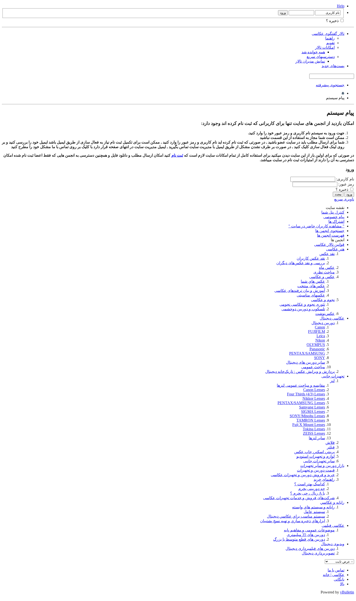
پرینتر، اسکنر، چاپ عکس (314, 452)
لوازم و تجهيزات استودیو (315, 456)
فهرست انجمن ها (330, 235)
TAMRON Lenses (310, 420)
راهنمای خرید (324, 479)
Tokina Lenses (314, 429)
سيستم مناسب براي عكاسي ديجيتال (296, 516)
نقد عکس (327, 254)
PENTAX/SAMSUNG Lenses (301, 403)
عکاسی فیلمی (333, 525)
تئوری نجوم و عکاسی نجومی (302, 304)
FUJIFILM (316, 331)
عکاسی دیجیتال (332, 318)
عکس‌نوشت (325, 314)
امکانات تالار (325, 47)
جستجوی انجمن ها (329, 231)
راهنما (330, 38)
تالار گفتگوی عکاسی (328, 34)
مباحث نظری (324, 272)
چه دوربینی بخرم (311, 489)
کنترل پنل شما (332, 212)
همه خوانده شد (313, 52)
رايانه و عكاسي (332, 502)
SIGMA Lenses (313, 411)
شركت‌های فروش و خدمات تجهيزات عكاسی (299, 498)
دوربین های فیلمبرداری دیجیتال (310, 548)
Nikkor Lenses (313, 398)
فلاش (330, 443)
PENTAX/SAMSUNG (307, 353)
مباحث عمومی (313, 367)
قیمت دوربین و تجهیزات (316, 470)
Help (340, 6)
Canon (320, 327)
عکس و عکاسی (322, 277)
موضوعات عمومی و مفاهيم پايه (309, 530)
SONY (319, 358)
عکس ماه (327, 267)
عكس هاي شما (313, 281)
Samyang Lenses (312, 407)
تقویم (330, 43)
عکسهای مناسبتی (311, 295)
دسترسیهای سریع (321, 57)
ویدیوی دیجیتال (332, 544)
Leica (321, 336)
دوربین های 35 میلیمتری (306, 535)
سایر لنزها (317, 438)
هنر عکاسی (335, 249)
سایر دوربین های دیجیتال (305, 362)
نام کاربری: (345, 179)
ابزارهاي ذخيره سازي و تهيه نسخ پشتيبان (292, 521)
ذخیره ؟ (333, 21)
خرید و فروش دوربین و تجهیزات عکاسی (303, 475)
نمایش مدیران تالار (310, 61)
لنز (332, 381)
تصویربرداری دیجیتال (318, 553)
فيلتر (331, 447)
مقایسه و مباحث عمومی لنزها (301, 385)
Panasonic (317, 349)
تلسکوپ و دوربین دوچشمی (303, 309)
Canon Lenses (314, 390)
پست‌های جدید (333, 66)
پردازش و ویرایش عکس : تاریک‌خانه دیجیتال (300, 371)
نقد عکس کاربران (311, 258)
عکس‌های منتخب (311, 286)
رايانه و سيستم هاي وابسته (313, 507)
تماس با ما (336, 570)
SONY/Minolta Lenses (307, 416)
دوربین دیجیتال (323, 323)
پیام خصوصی (333, 217)
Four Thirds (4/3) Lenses (306, 394)
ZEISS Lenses (314, 433)
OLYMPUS (316, 345)
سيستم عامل (314, 512)
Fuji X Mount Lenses (308, 425)
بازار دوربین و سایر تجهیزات (322, 466)
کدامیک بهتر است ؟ (309, 484)
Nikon (320, 340)
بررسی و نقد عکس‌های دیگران (300, 263)
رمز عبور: (346, 184)
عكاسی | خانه (333, 575)
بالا (342, 584)
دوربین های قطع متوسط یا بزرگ (299, 539)
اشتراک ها (336, 221)
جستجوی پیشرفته (330, 85)
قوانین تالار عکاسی (329, 244)
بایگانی (339, 579)
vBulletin (347, 592)
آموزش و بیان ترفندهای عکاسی (299, 290)
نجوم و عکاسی (323, 300)
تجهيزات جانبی (332, 376)
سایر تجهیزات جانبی (319, 461)
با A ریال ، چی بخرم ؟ (307, 493)
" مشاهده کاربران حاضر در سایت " (316, 226)
